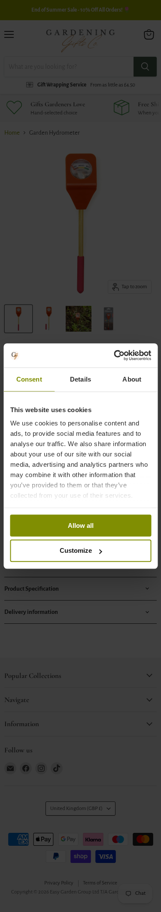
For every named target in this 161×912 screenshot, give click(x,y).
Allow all (81, 525)
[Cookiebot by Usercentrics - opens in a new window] (114, 355)
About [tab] (131, 379)
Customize (76, 551)
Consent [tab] (29, 379)
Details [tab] (80, 379)
